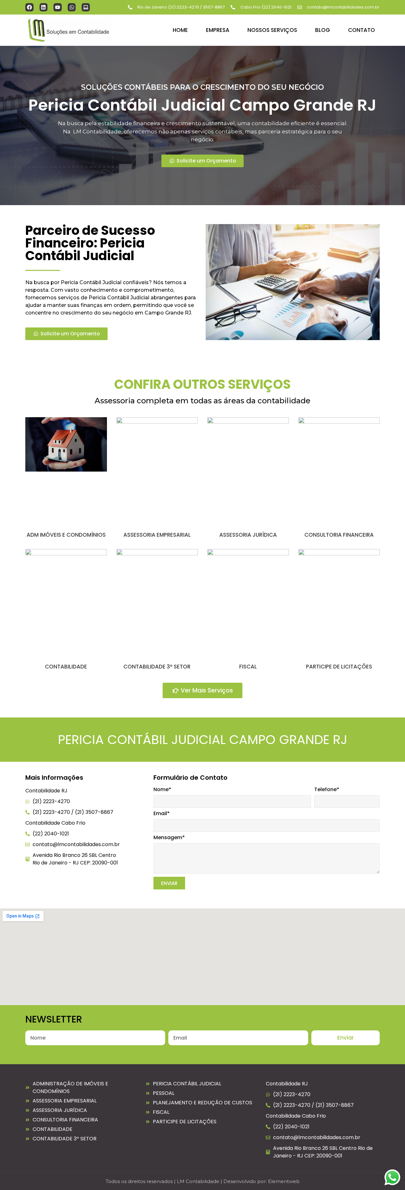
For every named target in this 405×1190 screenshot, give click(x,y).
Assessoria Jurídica (248, 535)
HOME (180, 30)
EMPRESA (217, 30)
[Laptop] (86, 7)
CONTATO (361, 30)
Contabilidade (66, 666)
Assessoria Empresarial (157, 535)
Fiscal (248, 666)
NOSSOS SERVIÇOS (272, 30)
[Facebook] (29, 7)
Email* (161, 814)
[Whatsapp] (72, 7)
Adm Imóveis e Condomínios (66, 535)
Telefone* (326, 790)
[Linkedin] (44, 7)
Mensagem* (169, 838)
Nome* (162, 790)
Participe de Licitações (339, 666)
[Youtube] (57, 7)
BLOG (322, 30)
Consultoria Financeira (339, 535)
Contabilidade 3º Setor (156, 666)
